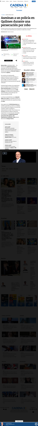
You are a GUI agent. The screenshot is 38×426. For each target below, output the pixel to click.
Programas (15, 1)
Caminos (7, 1)
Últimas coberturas (20, 1)
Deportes (3, 1)
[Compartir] (16, 60)
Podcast (26, 89)
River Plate (26, 39)
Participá (33, 1)
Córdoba (20, 7)
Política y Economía (28, 47)
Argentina (16, 7)
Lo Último (12, 7)
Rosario (25, 7)
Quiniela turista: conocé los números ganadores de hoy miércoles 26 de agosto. (28, 64)
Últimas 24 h (26, 1)
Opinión (11, 1)
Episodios (27, 82)
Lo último (29, 36)
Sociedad (3, 14)
